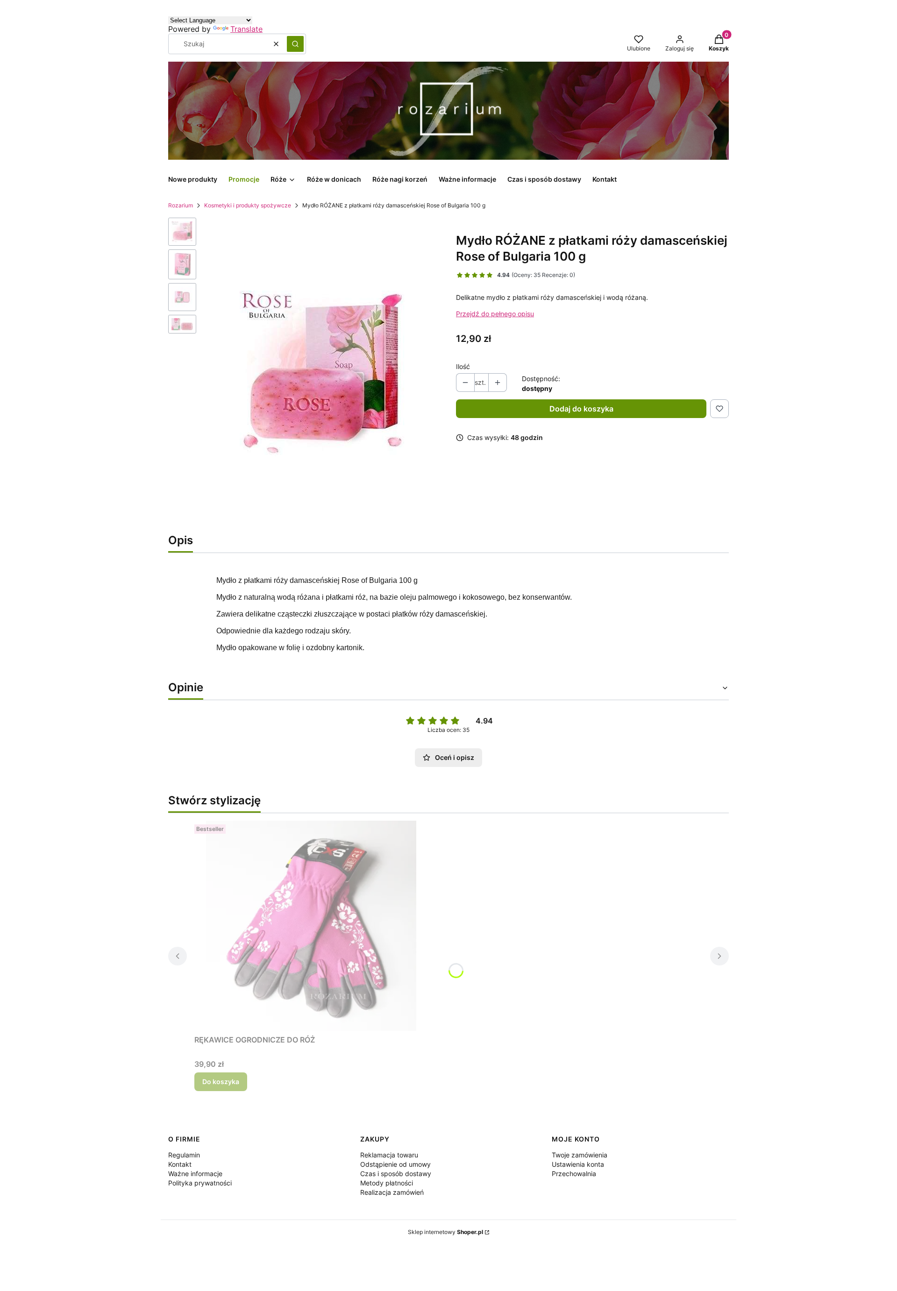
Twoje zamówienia (579, 1155)
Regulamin (184, 1155)
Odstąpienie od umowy (395, 1164)
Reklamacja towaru (389, 1155)
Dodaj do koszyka (581, 408)
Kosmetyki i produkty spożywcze (247, 205)
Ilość (463, 366)
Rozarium (180, 205)
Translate (246, 29)
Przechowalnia (574, 1174)
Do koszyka (220, 1081)
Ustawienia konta (578, 1164)
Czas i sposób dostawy (395, 1174)
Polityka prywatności (200, 1183)
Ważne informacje (195, 1174)
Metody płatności (386, 1183)
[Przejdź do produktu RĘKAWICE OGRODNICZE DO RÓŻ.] (311, 926)
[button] (295, 44)
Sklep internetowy (445, 1231)
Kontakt (180, 1164)
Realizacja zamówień (392, 1192)
